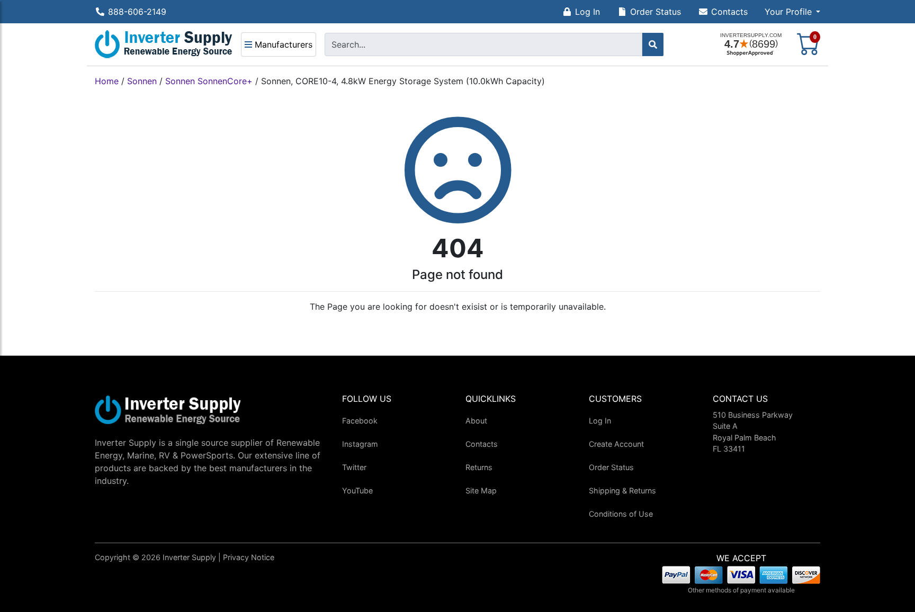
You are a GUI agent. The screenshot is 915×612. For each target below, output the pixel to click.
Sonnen (142, 81)
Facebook (360, 420)
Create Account (616, 443)
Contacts (729, 11)
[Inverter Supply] (163, 44)
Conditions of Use (621, 513)
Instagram (360, 443)
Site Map (481, 490)
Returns (478, 467)
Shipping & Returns (622, 490)
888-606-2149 (137, 11)
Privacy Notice (248, 557)
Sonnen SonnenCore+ (209, 81)
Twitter (354, 467)
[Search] (652, 44)
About (476, 420)
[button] (792, 11)
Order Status (655, 11)
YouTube (357, 490)
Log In (587, 11)
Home (107, 81)
